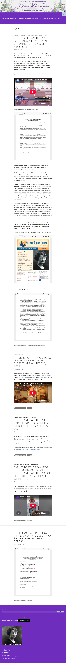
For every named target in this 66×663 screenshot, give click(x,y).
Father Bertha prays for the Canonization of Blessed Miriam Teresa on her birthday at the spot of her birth (32, 473)
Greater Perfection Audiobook (9, 18)
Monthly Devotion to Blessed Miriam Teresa (50, 18)
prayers (34, 345)
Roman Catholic (29, 35)
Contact (4, 22)
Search (4, 609)
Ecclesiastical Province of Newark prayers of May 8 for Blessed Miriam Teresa (32, 537)
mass (29, 345)
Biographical (5, 652)
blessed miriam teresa (20, 345)
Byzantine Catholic (19, 35)
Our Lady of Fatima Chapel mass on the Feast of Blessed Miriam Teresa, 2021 (32, 362)
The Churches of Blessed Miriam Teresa (28, 18)
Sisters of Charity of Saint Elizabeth (11, 657)
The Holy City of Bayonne (40, 35)
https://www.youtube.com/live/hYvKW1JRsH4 (27, 449)
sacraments (42, 345)
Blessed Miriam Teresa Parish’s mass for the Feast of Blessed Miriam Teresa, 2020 (33, 424)
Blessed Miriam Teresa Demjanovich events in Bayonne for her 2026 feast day (30, 42)
